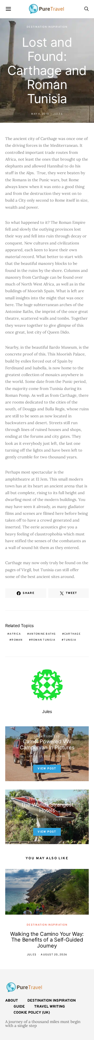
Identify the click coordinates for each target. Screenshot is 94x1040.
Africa (15, 634)
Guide (19, 1006)
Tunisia (70, 640)
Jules (58, 114)
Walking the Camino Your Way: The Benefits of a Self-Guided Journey (47, 940)
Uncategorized (47, 736)
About (11, 1000)
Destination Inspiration (47, 27)
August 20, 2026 (54, 954)
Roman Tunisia (43, 640)
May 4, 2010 (40, 114)
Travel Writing (49, 1006)
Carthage (72, 634)
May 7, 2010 (40, 819)
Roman (16, 640)
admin (60, 756)
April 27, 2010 (40, 756)
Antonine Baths (42, 634)
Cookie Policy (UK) (32, 1012)
